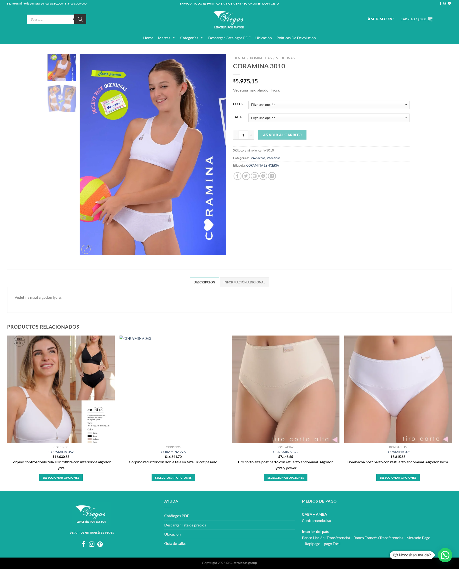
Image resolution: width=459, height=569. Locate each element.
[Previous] (88, 154)
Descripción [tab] (204, 282)
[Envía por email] (255, 176)
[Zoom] (86, 249)
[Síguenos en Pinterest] (449, 3)
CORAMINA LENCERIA (262, 165)
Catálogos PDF (176, 515)
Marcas (164, 37)
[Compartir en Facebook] (237, 176)
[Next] (217, 154)
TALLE (237, 117)
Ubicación (263, 37)
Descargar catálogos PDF (229, 37)
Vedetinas (285, 58)
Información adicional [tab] (244, 282)
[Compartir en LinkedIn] (272, 176)
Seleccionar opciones (61, 477)
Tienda (239, 58)
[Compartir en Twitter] (246, 176)
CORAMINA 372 (285, 452)
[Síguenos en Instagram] (444, 3)
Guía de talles (175, 543)
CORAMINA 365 (173, 452)
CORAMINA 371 (398, 452)
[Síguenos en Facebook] (440, 3)
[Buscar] (80, 19)
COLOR (238, 104)
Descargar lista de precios (185, 525)
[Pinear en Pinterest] (263, 176)
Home (148, 37)
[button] (445, 555)
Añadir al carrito (282, 135)
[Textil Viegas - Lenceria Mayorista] (229, 19)
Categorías (189, 37)
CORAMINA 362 (61, 452)
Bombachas (261, 58)
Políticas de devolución (296, 37)
